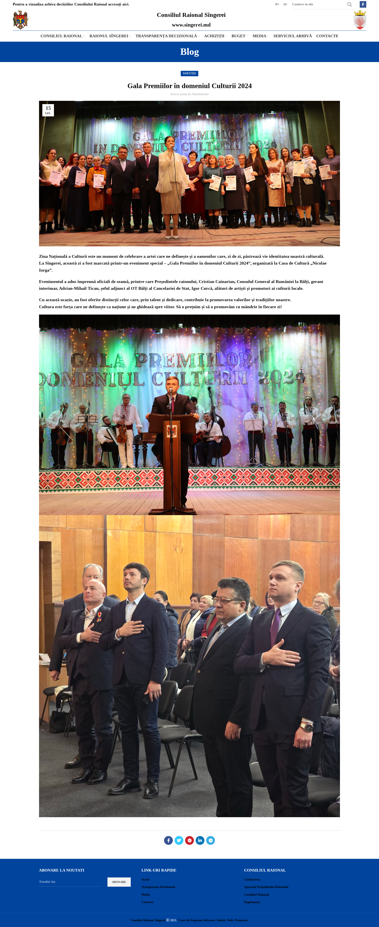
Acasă (145, 879)
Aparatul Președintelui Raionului (266, 887)
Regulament (252, 902)
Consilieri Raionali (256, 894)
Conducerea (252, 879)
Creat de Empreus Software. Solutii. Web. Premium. (213, 920)
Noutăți (189, 73)
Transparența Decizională (158, 887)
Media (145, 894)
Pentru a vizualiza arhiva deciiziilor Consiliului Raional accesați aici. (71, 4)
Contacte (147, 902)
